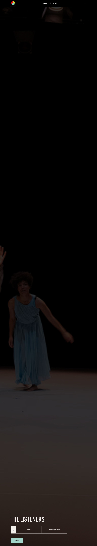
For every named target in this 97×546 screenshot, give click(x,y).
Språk (56, 3)
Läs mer (17, 540)
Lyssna (45, 3)
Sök (51, 3)
